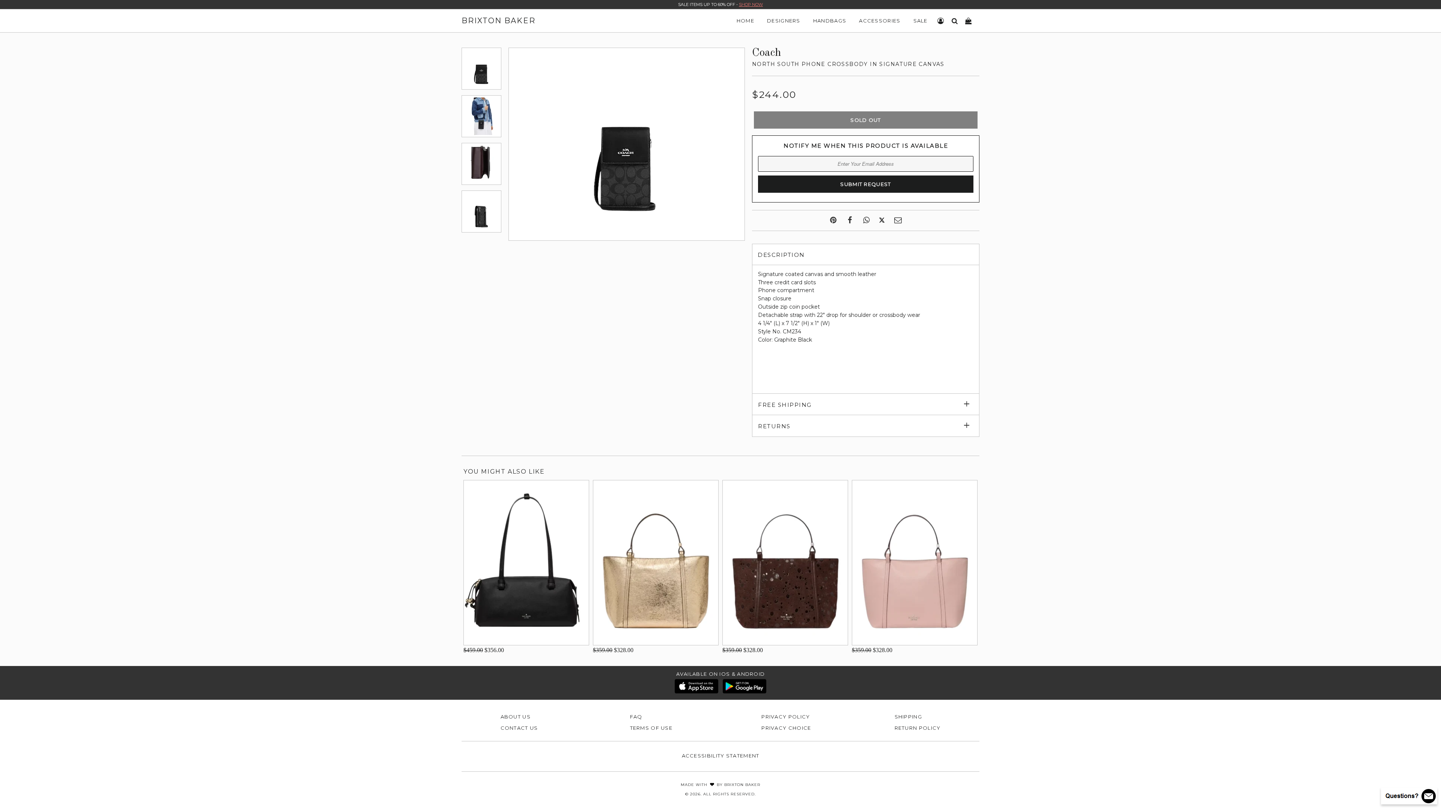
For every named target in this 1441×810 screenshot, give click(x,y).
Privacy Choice (786, 728)
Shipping (908, 717)
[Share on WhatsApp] (866, 220)
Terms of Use (651, 728)
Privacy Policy (785, 717)
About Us (516, 717)
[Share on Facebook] (849, 220)
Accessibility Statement (721, 756)
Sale (920, 21)
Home (745, 21)
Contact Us (519, 728)
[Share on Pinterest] (833, 220)
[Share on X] (882, 220)
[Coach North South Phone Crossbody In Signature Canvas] (481, 68)
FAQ (636, 717)
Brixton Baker (498, 20)
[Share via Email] (898, 220)
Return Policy (918, 728)
